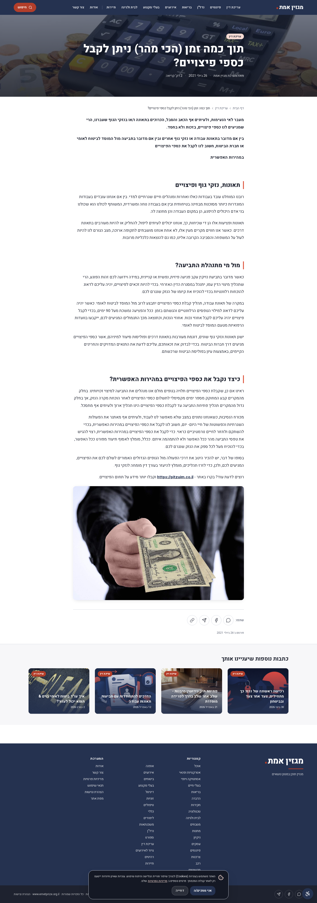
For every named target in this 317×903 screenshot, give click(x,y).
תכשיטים (195, 870)
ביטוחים (149, 779)
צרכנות (196, 857)
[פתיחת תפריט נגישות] (307, 893)
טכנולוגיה (194, 811)
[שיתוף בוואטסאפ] (228, 620)
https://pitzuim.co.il (175, 477)
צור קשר (78, 7)
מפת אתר (97, 798)
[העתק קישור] (192, 620)
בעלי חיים (194, 785)
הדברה (196, 798)
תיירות (111, 7)
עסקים (196, 844)
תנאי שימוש (95, 785)
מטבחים (195, 824)
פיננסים (215, 7)
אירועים (170, 7)
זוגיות (150, 798)
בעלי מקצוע (151, 7)
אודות (94, 7)
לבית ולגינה (129, 7)
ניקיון (197, 837)
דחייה (180, 890)
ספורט (149, 837)
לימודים (149, 818)
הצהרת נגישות (94, 792)
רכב (198, 863)
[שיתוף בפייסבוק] (216, 620)
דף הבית (238, 108)
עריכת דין (233, 7)
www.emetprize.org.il (45, 894)
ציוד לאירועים (145, 850)
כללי (151, 811)
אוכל (197, 766)
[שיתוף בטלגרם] (204, 620)
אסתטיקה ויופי (191, 779)
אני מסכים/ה (203, 890)
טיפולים (149, 805)
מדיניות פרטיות (93, 779)
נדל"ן (200, 7)
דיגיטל (150, 792)
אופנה (150, 766)
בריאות (187, 7)
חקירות (196, 805)
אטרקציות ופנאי (190, 772)
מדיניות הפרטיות (157, 881)
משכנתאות (146, 824)
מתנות (196, 831)
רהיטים (149, 857)
